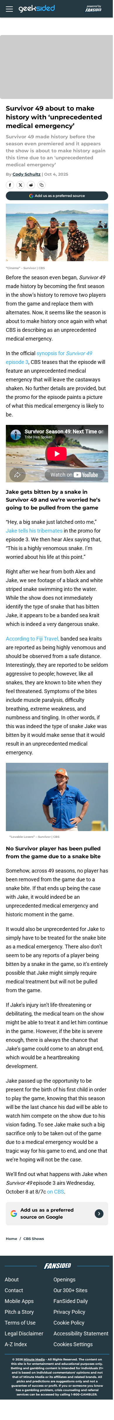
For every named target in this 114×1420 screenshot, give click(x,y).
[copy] (41, 185)
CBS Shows (33, 1238)
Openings (64, 1279)
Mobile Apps (19, 1301)
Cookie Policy (68, 1323)
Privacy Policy (69, 1312)
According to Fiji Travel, (32, 639)
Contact (14, 1290)
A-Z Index (16, 1344)
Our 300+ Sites (70, 1290)
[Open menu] (9, 8)
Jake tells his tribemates (34, 531)
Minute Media (34, 1359)
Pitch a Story (19, 1312)
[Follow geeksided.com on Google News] (99, 1213)
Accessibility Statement (80, 1333)
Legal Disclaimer (24, 1333)
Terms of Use (20, 1323)
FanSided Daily (70, 1301)
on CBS (55, 1192)
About (12, 1279)
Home (11, 1238)
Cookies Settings (73, 1344)
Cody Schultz (27, 174)
